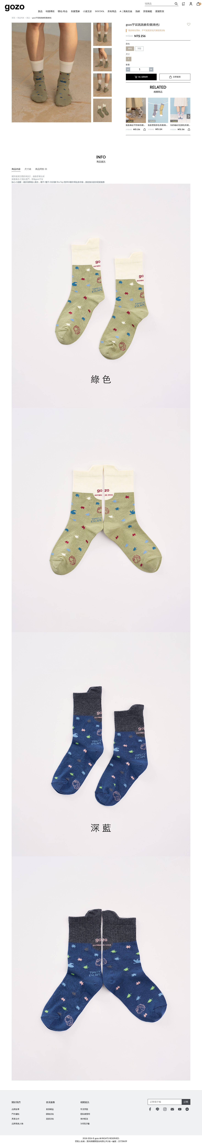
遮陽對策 (159, 11)
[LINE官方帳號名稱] (157, 1109)
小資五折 (87, 11)
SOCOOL (99, 11)
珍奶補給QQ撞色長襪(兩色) (180, 125)
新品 (40, 11)
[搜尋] (176, 4)
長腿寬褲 (75, 11)
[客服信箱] (172, 1109)
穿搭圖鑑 (147, 11)
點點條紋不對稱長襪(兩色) (136, 125)
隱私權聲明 (85, 1114)
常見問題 (84, 1109)
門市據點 (15, 1114)
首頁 (13, 18)
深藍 (139, 49)
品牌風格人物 (17, 1124)
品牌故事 (15, 1109)
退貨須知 (50, 1119)
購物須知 (50, 1114)
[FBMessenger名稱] (187, 1109)
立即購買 (177, 77)
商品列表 (20, 18)
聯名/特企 (63, 11)
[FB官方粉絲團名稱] (150, 1109)
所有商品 (112, 11)
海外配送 (84, 1119)
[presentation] (188, 116)
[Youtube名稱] (179, 1109)
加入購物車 (143, 77)
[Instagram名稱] (165, 1109)
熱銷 (137, 11)
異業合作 (15, 1119)
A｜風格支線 (126, 11)
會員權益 (50, 1109)
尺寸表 (28, 169)
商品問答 (41, 169)
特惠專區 (50, 11)
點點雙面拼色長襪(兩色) (158, 125)
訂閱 (186, 1102)
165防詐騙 (84, 1124)
